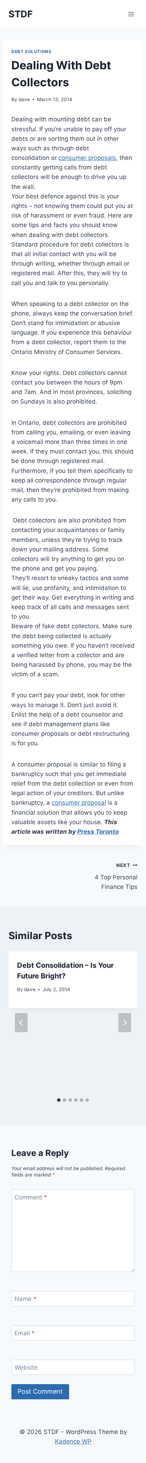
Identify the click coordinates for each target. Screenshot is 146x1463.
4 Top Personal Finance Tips (116, 876)
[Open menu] (130, 13)
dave (24, 99)
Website (26, 1367)
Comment (31, 1197)
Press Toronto (98, 831)
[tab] (59, 1100)
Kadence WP (73, 1441)
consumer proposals (87, 157)
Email (25, 1333)
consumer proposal (79, 802)
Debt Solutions (31, 51)
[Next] (124, 1022)
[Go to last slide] (21, 1022)
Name (25, 1298)
